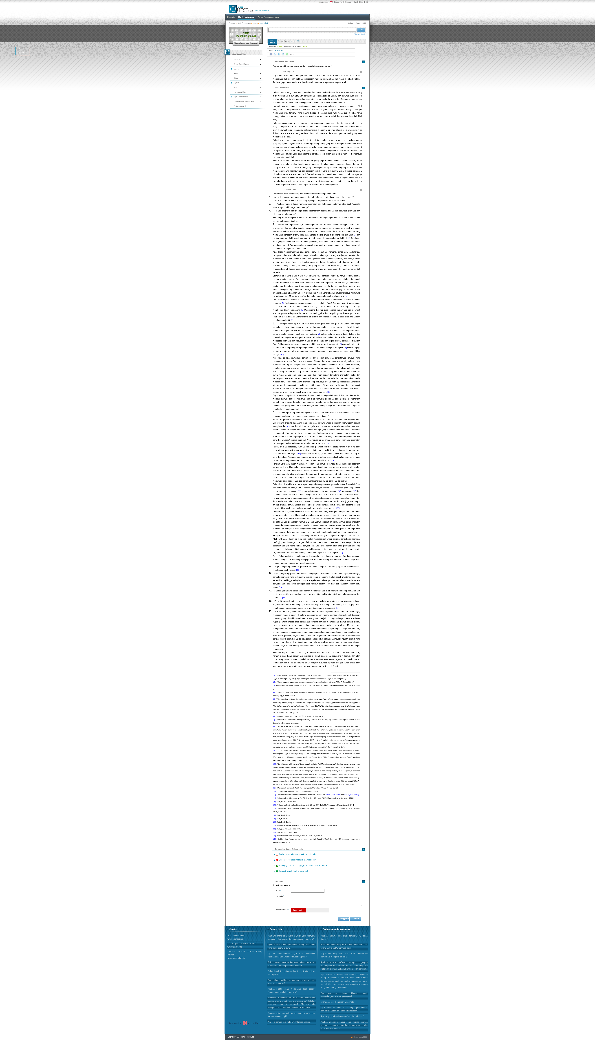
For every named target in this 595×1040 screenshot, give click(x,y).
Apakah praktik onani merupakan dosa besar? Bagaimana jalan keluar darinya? (291, 990)
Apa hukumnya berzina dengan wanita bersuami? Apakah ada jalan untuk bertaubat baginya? (291, 955)
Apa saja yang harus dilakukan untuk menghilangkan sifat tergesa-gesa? (344, 994)
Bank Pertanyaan (244, 23)
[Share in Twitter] (275, 54)
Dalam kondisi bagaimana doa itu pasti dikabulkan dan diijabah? (291, 973)
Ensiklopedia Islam (236, 937)
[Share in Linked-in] (283, 54)
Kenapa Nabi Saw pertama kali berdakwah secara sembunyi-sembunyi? (291, 1015)
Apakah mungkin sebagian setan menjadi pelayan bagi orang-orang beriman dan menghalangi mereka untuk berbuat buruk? (344, 1025)
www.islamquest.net (262, 10)
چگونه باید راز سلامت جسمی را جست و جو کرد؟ (297, 854)
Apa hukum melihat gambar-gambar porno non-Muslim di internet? (291, 981)
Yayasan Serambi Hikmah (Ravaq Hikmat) (244, 954)
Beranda (232, 23)
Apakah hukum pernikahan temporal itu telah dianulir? (344, 937)
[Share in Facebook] (271, 54)
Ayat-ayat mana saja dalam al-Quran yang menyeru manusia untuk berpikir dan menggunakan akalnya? (291, 937)
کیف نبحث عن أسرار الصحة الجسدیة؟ (293, 871)
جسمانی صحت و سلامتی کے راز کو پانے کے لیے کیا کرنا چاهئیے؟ (302, 865)
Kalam (255, 23)
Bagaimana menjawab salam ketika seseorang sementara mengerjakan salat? (344, 955)
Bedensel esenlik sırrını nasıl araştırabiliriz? (297, 860)
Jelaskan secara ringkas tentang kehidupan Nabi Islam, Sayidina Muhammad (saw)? (344, 946)
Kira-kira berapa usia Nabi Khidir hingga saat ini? (289, 1022)
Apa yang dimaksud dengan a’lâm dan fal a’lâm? (342, 1016)
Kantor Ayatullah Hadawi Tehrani (241, 945)
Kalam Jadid (279, 50)
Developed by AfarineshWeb (244, 1023)
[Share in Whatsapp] (287, 54)
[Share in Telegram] (279, 54)
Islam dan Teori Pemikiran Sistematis (337, 1002)
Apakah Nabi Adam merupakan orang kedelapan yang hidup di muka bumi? (291, 946)
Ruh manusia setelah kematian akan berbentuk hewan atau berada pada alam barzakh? (291, 964)
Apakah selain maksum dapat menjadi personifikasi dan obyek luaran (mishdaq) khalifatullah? (344, 1009)
